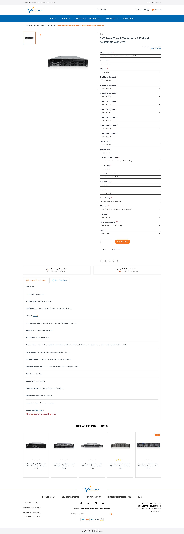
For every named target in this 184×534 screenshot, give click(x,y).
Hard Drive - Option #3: (108, 93)
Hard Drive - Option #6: (108, 117)
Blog (140, 497)
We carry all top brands (58, 271)
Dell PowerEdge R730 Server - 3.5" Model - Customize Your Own (148, 466)
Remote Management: (108, 174)
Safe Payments (128, 269)
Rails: (102, 190)
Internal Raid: (105, 141)
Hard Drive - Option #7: (108, 125)
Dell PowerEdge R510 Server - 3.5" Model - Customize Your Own (120, 466)
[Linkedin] (117, 261)
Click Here (39, 410)
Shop (64, 19)
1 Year (35, 316)
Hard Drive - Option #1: (108, 77)
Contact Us (128, 19)
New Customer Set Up (70, 497)
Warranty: (104, 206)
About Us (110, 19)
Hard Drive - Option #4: (108, 101)
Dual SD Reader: (106, 182)
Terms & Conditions (31, 508)
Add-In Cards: (105, 165)
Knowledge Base (48, 497)
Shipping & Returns (31, 513)
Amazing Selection (59, 269)
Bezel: (103, 230)
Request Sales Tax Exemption (119, 497)
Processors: (104, 61)
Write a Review (156, 49)
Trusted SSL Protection (130, 271)
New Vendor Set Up (93, 497)
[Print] (109, 261)
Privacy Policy (31, 503)
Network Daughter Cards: (109, 157)
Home (53, 19)
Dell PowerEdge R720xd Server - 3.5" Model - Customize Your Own (64, 466)
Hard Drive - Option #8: (108, 133)
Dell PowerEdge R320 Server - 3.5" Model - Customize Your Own (92, 466)
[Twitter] (113, 261)
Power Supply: (106, 198)
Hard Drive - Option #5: (108, 109)
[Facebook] (101, 261)
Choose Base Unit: (107, 52)
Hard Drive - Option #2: (108, 85)
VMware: (104, 214)
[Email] (105, 261)
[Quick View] (45, 436)
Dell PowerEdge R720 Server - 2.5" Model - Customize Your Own (36, 466)
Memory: (104, 69)
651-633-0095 (156, 2)
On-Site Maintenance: (110, 222)
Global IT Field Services (87, 19)
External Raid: (105, 149)
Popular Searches (32, 516)
